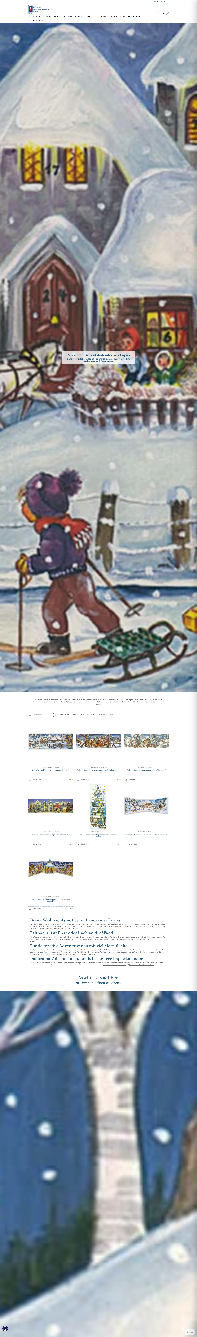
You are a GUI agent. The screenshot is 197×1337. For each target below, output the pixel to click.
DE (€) (166, 1)
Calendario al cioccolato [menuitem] (132, 17)
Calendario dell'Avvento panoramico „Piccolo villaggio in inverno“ (98, 771)
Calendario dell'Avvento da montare (72, 714)
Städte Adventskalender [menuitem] (106, 17)
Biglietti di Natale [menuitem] (36, 21)
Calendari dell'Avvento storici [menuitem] (77, 17)
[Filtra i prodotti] (30, 714)
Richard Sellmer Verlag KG (51, 767)
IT (157, 1)
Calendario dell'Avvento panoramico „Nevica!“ (50, 770)
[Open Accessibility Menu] (5, 1328)
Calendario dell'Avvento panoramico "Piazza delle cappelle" (50, 900)
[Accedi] (167, 13)
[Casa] (38, 9)
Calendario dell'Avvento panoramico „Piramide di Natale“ (98, 835)
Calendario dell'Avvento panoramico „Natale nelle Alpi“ (146, 835)
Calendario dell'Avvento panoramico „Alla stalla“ (146, 770)
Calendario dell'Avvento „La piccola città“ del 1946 (50, 835)
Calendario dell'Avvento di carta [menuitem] (43, 17)
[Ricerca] (158, 13)
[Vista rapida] (30, 779)
